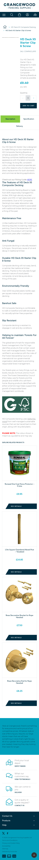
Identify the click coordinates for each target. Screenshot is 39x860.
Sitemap (5, 849)
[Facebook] (7, 833)
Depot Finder (20, 766)
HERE (29, 180)
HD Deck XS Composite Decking (23, 27)
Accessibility (6, 846)
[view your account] (27, 14)
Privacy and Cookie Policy (11, 843)
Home (4, 27)
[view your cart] (19, 14)
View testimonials (22, 779)
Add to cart (28, 106)
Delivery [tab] (19, 126)
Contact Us (19, 805)
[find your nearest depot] (35, 14)
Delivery (18, 792)
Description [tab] (10, 119)
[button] (3, 15)
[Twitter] (3, 833)
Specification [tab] (28, 119)
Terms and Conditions (9, 840)
